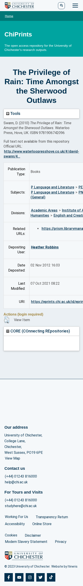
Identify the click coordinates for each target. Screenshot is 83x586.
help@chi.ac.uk (16, 482)
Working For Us (16, 517)
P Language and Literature (52, 187)
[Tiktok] (51, 577)
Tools (14, 113)
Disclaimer (33, 535)
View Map (12, 458)
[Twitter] (40, 577)
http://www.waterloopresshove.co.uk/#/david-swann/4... (41, 153)
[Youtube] (19, 577)
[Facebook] (8, 577)
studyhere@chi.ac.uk (21, 506)
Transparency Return (52, 517)
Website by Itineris (64, 566)
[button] (6, 320)
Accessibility (15, 524)
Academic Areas (44, 210)
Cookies (11, 535)
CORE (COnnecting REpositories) (39, 331)
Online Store (42, 524)
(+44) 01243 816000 (21, 476)
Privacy (60, 542)
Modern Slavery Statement (26, 542)
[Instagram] (30, 577)
